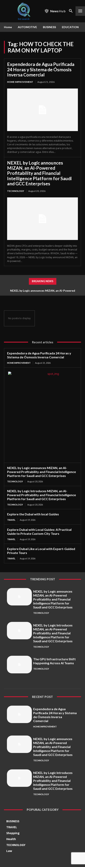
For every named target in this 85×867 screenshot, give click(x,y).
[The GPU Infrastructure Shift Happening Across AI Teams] (19, 664)
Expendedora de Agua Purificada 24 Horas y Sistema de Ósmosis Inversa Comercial (40, 69)
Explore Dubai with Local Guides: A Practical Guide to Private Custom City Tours (39, 531)
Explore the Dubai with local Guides (33, 514)
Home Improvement (20, 81)
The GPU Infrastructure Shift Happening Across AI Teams (54, 661)
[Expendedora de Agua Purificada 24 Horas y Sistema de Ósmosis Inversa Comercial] (42, 110)
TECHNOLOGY (15, 190)
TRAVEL (11, 520)
